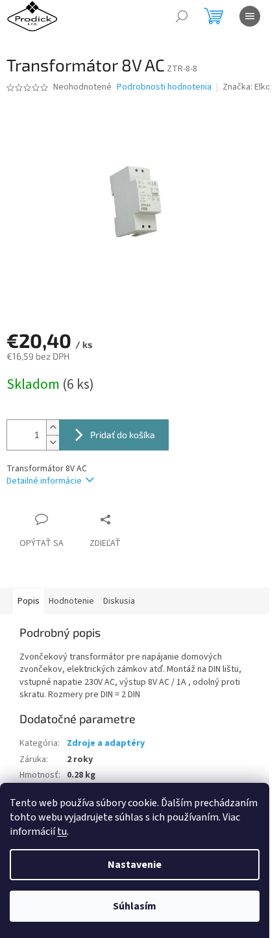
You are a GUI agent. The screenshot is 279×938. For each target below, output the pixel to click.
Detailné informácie (44, 481)
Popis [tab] (29, 601)
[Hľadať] (182, 16)
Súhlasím (134, 906)
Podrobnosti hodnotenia (164, 87)
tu (62, 831)
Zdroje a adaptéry (106, 743)
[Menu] (250, 16)
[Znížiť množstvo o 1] (52, 442)
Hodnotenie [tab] (71, 601)
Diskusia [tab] (119, 601)
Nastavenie (135, 865)
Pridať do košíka (122, 434)
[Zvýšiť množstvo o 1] (52, 427)
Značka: (247, 86)
